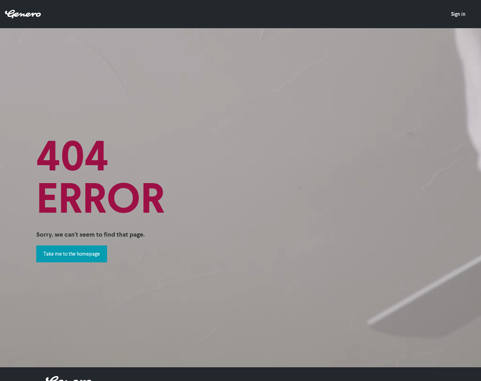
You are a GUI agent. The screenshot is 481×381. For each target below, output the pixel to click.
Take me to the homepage (71, 254)
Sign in (458, 14)
